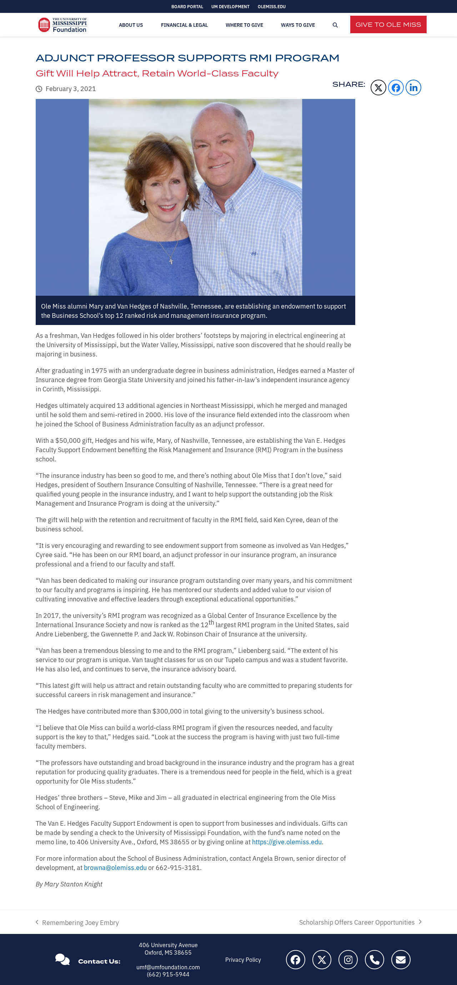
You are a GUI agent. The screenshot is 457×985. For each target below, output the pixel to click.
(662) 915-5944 (168, 974)
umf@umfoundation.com (168, 967)
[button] (335, 24)
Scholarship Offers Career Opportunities (357, 921)
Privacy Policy (243, 959)
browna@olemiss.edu (115, 867)
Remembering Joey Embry (77, 922)
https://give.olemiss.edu (287, 841)
